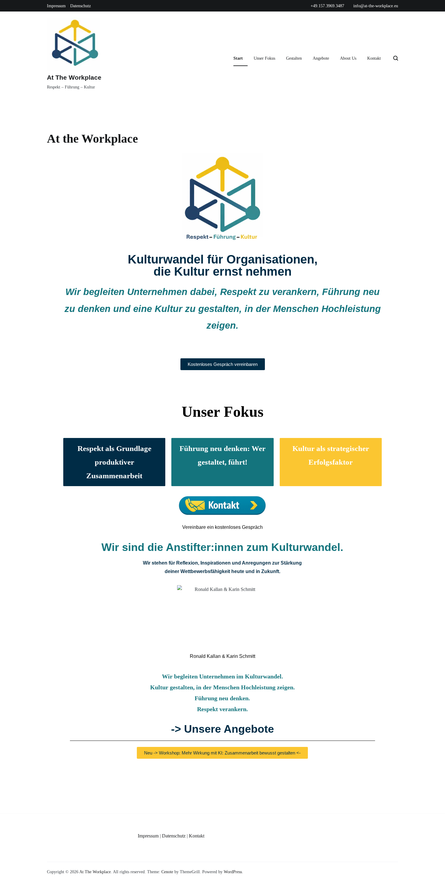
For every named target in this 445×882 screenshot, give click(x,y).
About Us (348, 58)
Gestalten (294, 58)
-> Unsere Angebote (222, 729)
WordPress (233, 872)
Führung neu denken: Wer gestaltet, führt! (222, 455)
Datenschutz (80, 6)
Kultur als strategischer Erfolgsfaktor (330, 455)
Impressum (56, 6)
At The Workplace (74, 77)
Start (238, 58)
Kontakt (374, 58)
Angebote (321, 58)
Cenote (167, 872)
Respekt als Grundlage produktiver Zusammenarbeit (114, 462)
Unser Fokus (264, 58)
